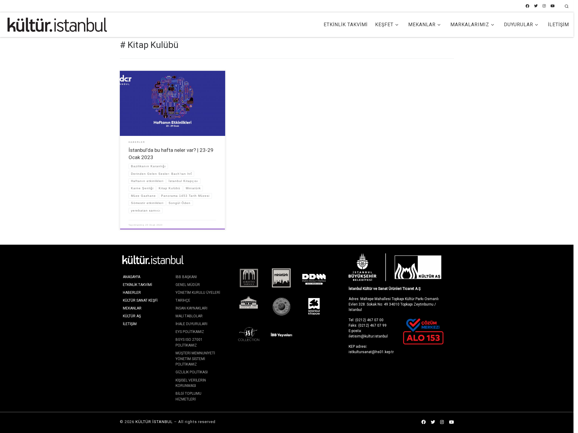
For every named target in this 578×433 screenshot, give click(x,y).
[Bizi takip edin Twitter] (536, 6)
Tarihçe (183, 300)
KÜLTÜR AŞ (132, 316)
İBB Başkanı (186, 277)
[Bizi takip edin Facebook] (527, 6)
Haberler (132, 292)
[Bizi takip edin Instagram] (544, 6)
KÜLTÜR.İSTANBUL (154, 421)
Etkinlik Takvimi (137, 285)
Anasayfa (131, 277)
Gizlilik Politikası (192, 372)
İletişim (130, 324)
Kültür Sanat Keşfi (140, 300)
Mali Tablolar (189, 316)
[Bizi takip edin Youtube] (553, 6)
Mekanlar (132, 308)
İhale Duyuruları (191, 324)
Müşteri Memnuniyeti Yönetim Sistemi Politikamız (195, 358)
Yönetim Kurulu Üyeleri (198, 292)
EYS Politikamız (190, 332)
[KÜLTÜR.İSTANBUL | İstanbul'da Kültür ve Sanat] (57, 24)
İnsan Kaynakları (191, 308)
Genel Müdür (188, 285)
